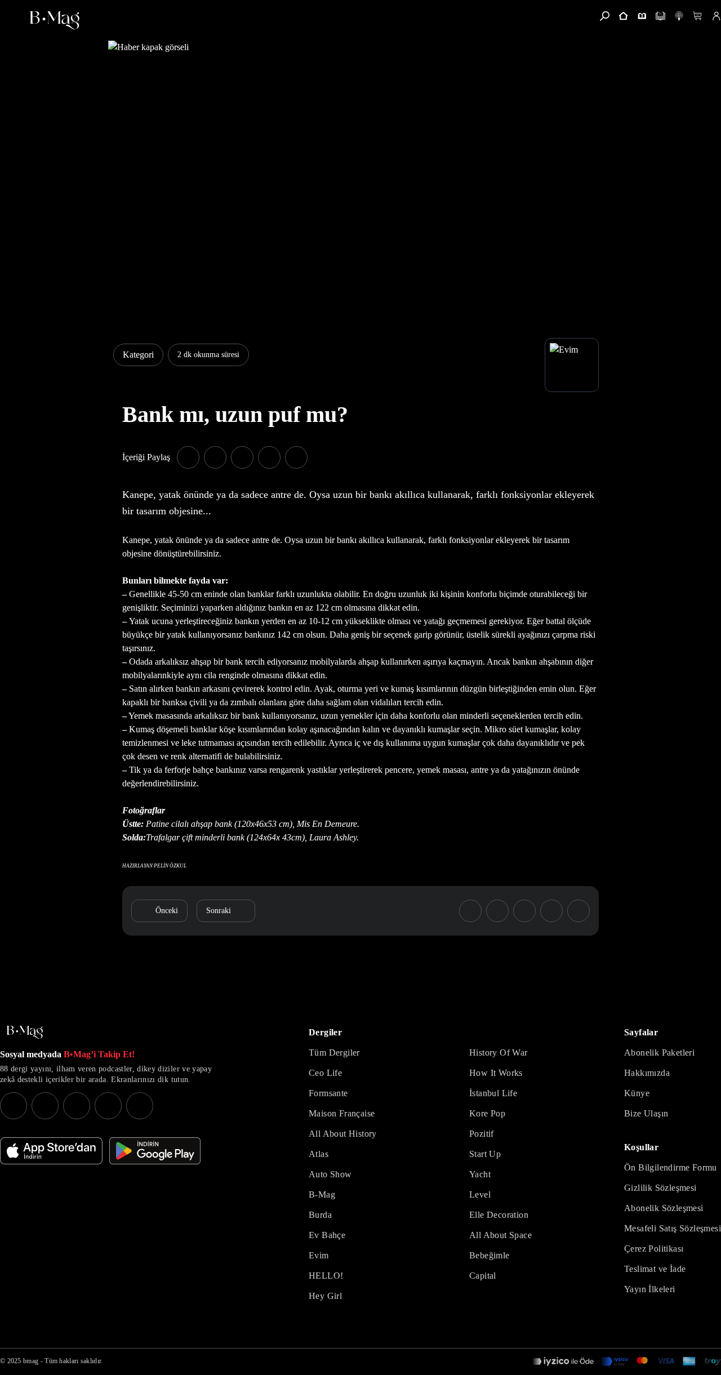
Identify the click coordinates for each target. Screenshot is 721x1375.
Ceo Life (325, 1073)
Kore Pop (487, 1113)
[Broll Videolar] (679, 16)
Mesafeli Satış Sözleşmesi (672, 1228)
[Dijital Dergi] (660, 16)
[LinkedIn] (108, 1105)
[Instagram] (13, 1105)
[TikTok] (139, 1105)
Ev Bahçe (327, 1235)
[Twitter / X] (76, 1105)
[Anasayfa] (623, 16)
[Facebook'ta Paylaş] (188, 457)
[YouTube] (45, 1105)
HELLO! (326, 1275)
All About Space (500, 1235)
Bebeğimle (489, 1255)
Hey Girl (325, 1296)
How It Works (496, 1073)
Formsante (328, 1093)
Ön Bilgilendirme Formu (670, 1167)
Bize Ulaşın (646, 1113)
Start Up (485, 1154)
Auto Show (330, 1174)
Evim (319, 1255)
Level (480, 1194)
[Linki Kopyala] (578, 911)
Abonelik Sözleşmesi (664, 1208)
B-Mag (322, 1194)
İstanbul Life (493, 1093)
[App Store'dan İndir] (51, 1150)
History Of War (498, 1052)
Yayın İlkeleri (649, 1289)
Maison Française (342, 1113)
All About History (343, 1133)
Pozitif (481, 1133)
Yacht (480, 1174)
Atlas (318, 1154)
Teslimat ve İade (655, 1269)
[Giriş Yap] (716, 16)
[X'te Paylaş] (215, 457)
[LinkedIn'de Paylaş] (269, 457)
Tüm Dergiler (334, 1052)
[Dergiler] (642, 16)
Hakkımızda (647, 1073)
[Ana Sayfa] (25, 1032)
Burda (320, 1215)
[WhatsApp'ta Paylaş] (242, 457)
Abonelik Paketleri (659, 1052)
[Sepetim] (697, 16)
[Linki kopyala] (296, 457)
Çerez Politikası (653, 1248)
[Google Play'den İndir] (155, 1150)
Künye (636, 1093)
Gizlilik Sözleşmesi (660, 1187)
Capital (482, 1275)
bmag (30, 1361)
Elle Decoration (498, 1215)
